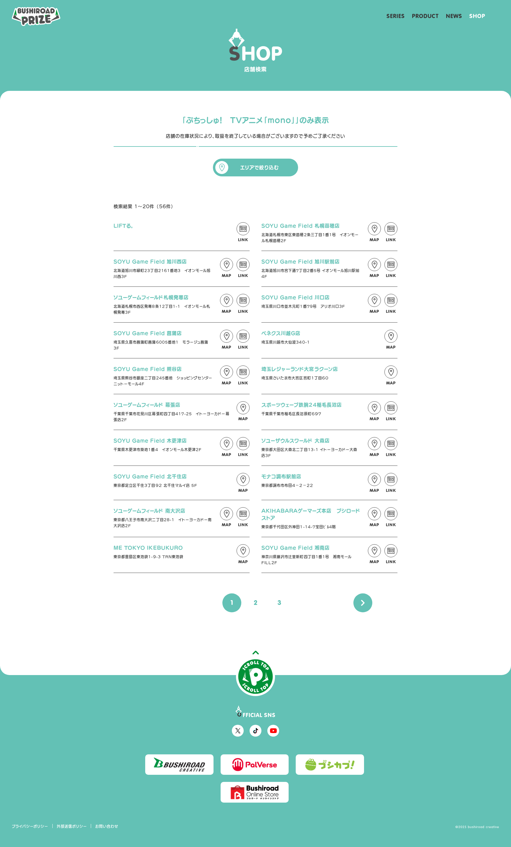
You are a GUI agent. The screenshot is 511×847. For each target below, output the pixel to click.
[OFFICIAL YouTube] (273, 731)
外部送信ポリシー (72, 826)
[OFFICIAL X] (238, 731)
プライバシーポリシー (30, 826)
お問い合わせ (106, 826)
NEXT (362, 602)
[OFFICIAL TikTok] (255, 731)
